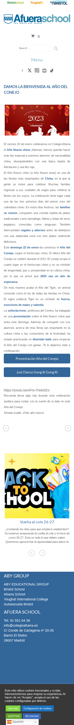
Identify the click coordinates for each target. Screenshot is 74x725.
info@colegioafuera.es (21, 625)
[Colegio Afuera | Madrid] (37, 22)
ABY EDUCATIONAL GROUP (26, 584)
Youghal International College (26, 599)
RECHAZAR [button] (32, 716)
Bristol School (14, 589)
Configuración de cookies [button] (37, 708)
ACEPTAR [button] (14, 716)
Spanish (18, 721)
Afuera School (14, 594)
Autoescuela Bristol (18, 604)
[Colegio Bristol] (15, 2)
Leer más (13, 708)
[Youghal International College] (37, 2)
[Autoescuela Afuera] (59, 2)
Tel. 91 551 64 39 (17, 620)
